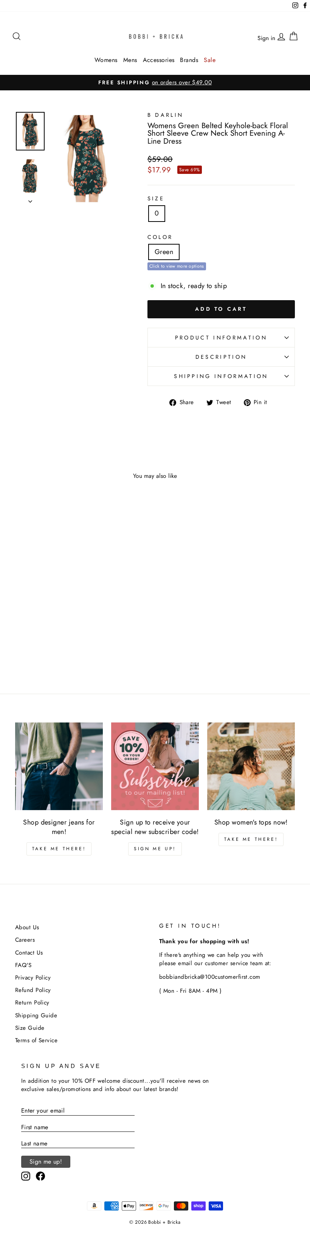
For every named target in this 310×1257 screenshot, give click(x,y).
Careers (25, 940)
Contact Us (29, 953)
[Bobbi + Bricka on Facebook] (40, 1176)
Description (221, 357)
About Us (27, 927)
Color (160, 237)
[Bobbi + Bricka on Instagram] (25, 1176)
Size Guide (30, 1028)
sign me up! (155, 848)
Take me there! (59, 848)
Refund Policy (33, 990)
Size (155, 198)
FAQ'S (23, 965)
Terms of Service (36, 1040)
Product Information (221, 337)
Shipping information (221, 376)
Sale (209, 60)
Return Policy (32, 1002)
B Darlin (165, 115)
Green (164, 252)
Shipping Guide (36, 1015)
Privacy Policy (33, 977)
